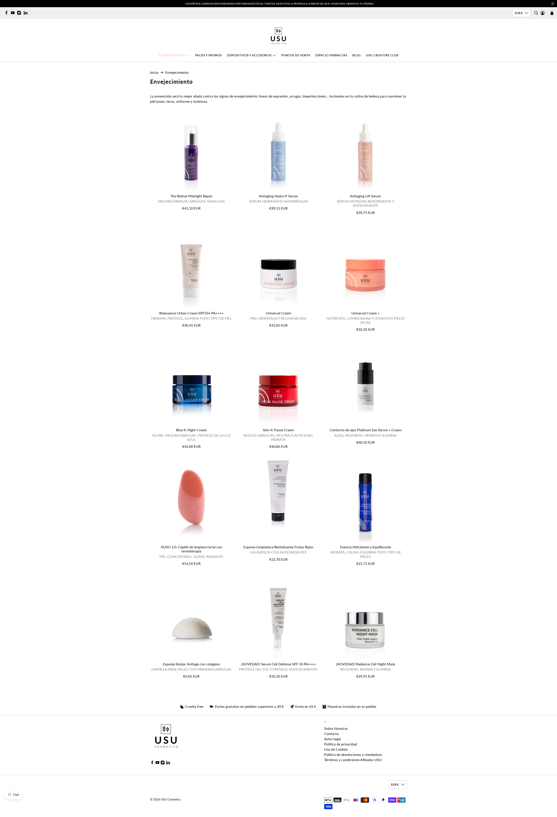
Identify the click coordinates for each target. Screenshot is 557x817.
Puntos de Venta (295, 55)
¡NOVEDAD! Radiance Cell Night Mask (365, 664)
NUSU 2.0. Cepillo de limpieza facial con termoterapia (191, 549)
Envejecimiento (177, 72)
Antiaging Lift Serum (365, 196)
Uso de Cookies (336, 749)
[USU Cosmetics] (278, 35)
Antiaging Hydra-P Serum (278, 196)
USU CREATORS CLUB (382, 55)
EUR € (519, 13)
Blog (356, 55)
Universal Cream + (365, 313)
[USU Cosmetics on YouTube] (14, 14)
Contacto (331, 733)
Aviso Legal (332, 739)
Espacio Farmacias (331, 55)
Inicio (154, 72)
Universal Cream (278, 313)
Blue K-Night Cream (191, 430)
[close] (552, 4)
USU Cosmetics (170, 799)
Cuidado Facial (172, 55)
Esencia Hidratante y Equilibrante (365, 547)
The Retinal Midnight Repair (191, 196)
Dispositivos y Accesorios (249, 55)
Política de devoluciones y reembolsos (353, 754)
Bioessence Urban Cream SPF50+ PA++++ (191, 313)
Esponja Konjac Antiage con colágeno (191, 664)
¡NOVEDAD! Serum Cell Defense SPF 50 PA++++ (278, 664)
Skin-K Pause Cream (278, 430)
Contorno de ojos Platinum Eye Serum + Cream (365, 430)
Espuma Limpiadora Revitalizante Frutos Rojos (278, 547)
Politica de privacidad (340, 744)
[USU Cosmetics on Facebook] (7, 14)
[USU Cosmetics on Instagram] (20, 14)
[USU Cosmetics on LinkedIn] (26, 14)
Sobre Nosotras (336, 728)
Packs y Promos (208, 55)
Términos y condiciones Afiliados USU (353, 760)
